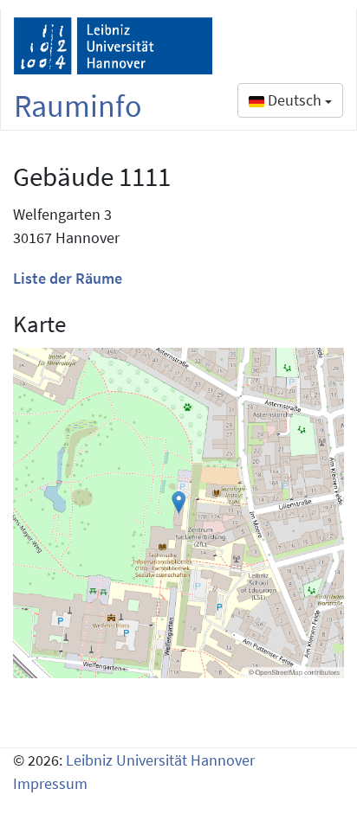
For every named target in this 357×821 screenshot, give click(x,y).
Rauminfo (78, 106)
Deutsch (294, 100)
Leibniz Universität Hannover (160, 760)
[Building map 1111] (178, 513)
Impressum (50, 783)
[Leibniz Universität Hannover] (113, 45)
